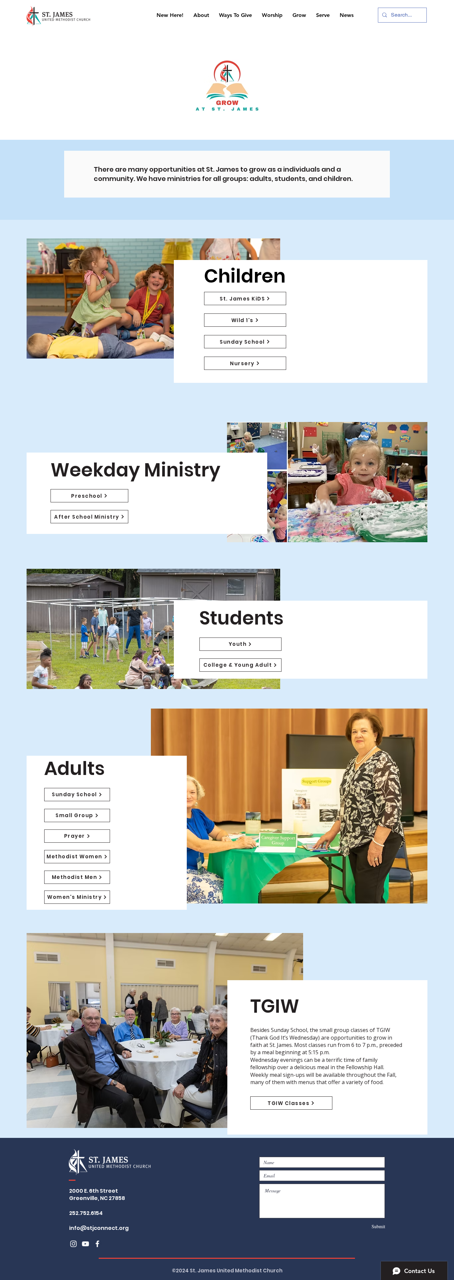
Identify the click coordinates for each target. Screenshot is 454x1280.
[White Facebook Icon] (97, 1243)
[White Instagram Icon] (73, 1243)
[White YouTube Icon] (85, 1243)
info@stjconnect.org (99, 1228)
